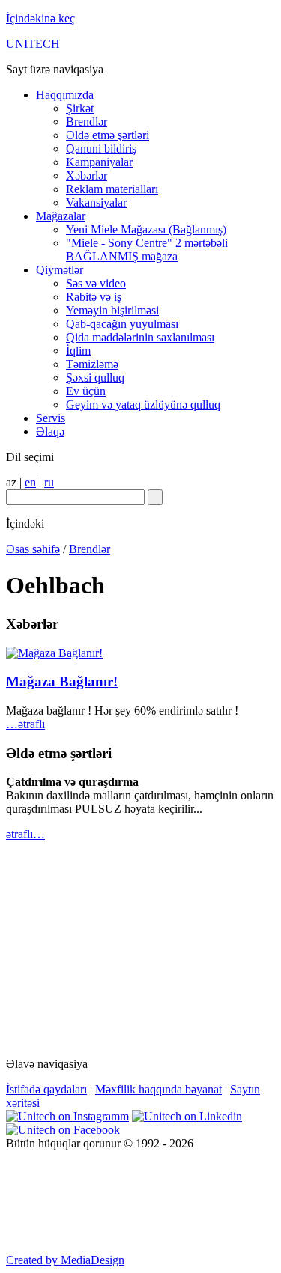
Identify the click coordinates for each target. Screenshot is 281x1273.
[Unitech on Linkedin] (187, 1116)
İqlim (78, 350)
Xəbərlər (86, 175)
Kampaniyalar (99, 162)
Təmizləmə (92, 364)
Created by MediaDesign (65, 1260)
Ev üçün (86, 391)
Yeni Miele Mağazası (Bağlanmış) (146, 229)
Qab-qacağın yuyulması (122, 323)
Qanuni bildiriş (101, 148)
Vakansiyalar (96, 202)
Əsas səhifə (33, 549)
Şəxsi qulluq (95, 377)
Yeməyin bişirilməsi (112, 310)
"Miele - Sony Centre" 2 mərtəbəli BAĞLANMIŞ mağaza (147, 249)
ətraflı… (25, 834)
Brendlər (86, 121)
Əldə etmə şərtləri (107, 135)
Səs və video (96, 283)
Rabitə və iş (93, 296)
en (30, 482)
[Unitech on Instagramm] (67, 1116)
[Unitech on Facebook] (63, 1129)
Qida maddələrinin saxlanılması (140, 337)
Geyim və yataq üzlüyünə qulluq (143, 404)
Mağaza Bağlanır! (62, 681)
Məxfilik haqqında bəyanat (158, 1089)
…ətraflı (25, 724)
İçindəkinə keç (40, 18)
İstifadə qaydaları (46, 1089)
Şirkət (80, 108)
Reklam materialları (112, 189)
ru (49, 482)
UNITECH (33, 43)
